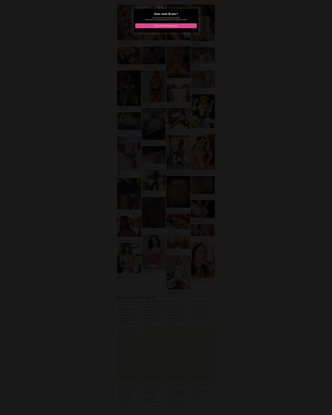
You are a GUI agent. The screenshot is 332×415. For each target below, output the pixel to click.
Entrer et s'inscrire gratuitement (166, 26)
